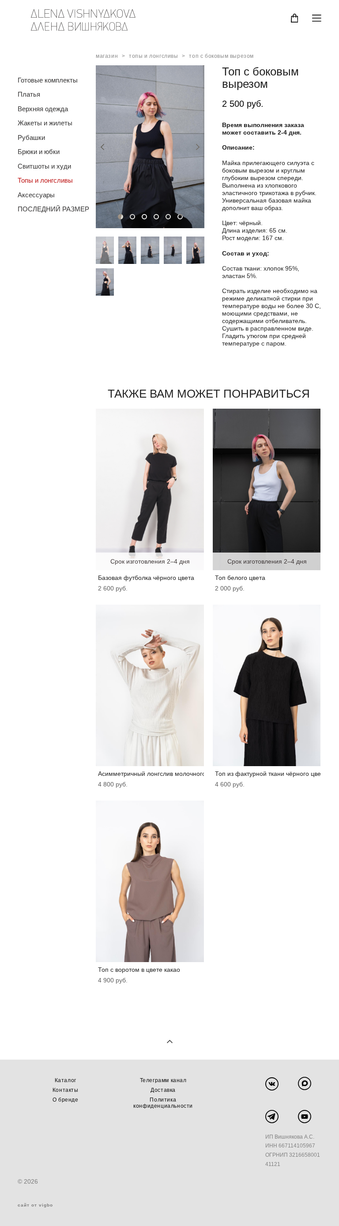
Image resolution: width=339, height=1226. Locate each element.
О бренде (66, 1100)
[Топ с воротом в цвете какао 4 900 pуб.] (150, 881)
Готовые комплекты (48, 80)
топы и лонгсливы (153, 56)
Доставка (163, 1090)
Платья (29, 94)
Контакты (66, 1090)
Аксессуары (36, 195)
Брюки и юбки (39, 151)
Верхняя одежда (43, 109)
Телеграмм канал (163, 1080)
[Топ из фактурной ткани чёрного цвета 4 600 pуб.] (267, 685)
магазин (107, 56)
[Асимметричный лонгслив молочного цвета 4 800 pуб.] (150, 685)
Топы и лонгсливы (45, 180)
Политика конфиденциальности (163, 1103)
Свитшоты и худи (44, 166)
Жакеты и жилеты (45, 123)
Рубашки (31, 137)
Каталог (65, 1080)
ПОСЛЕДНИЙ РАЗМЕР (53, 209)
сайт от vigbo (35, 1205)
